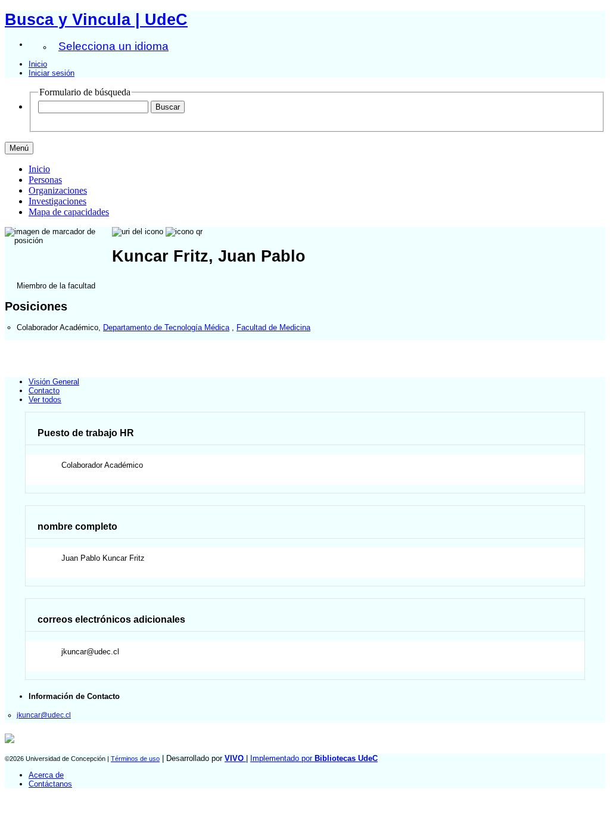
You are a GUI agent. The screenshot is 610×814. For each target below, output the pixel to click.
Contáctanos (50, 783)
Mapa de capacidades (69, 212)
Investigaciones (57, 201)
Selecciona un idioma (113, 46)
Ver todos (45, 399)
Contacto (44, 390)
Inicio (38, 64)
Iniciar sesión (51, 73)
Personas (45, 180)
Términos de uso (135, 758)
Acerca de (46, 774)
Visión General (54, 381)
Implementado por (314, 758)
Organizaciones (58, 190)
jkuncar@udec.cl (44, 715)
